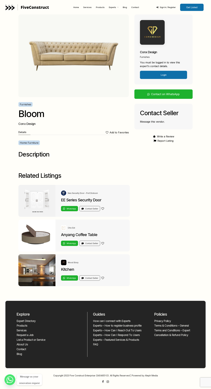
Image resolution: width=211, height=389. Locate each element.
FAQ (95, 344)
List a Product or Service (31, 339)
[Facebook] (103, 381)
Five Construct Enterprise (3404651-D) (89, 375)
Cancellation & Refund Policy (171, 335)
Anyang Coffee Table (79, 234)
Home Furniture (29, 142)
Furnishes (25, 104)
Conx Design (148, 52)
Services (87, 7)
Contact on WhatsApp (165, 94)
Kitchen (67, 269)
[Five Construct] (27, 7)
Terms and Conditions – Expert (172, 330)
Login (164, 74)
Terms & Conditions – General (171, 325)
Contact (135, 7)
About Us (22, 344)
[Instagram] (108, 381)
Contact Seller (91, 209)
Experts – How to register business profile (117, 325)
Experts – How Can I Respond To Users (116, 335)
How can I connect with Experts (111, 321)
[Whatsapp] (9, 379)
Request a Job (25, 335)
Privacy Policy (162, 321)
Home (76, 7)
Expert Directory (26, 321)
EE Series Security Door (81, 200)
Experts (112, 7)
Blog (125, 7)
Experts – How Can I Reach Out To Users (117, 330)
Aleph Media (151, 375)
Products (100, 7)
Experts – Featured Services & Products (116, 339)
